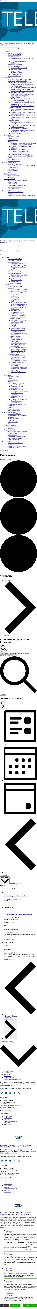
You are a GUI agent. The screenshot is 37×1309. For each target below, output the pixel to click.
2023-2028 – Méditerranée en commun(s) (19, 79)
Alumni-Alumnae (16, 74)
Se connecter (7, 1124)
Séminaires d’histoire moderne (19, 151)
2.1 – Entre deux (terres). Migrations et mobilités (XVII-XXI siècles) (22, 100)
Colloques (10, 138)
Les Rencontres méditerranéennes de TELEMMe (21, 166)
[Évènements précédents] (20, 870)
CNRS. (14, 1085)
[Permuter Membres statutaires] (31, 262)
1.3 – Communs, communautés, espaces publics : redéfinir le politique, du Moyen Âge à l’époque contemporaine (22, 94)
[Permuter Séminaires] (31, 381)
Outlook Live (7, 1076)
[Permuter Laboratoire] (31, 257)
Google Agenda (8, 1071)
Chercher (3, 694)
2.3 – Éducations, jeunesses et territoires (22, 106)
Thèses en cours (12, 182)
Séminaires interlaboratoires (19, 153)
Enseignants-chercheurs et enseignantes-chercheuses (22, 59)
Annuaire (6, 1119)
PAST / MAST (15, 71)
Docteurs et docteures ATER (19, 68)
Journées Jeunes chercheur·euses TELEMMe (20, 156)
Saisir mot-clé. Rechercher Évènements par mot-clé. (14, 653)
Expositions (11, 169)
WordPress (27, 1146)
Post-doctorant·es (16, 69)
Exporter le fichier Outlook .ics (12, 1079)
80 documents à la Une (17, 127)
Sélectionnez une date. (16, 883)
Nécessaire (9, 1231)
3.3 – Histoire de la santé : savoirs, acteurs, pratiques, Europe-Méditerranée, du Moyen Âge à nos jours (23, 117)
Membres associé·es (16, 72)
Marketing (9, 1254)
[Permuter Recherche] (31, 284)
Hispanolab (7, 949)
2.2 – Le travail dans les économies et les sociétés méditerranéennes (22, 103)
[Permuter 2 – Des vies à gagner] (31, 318)
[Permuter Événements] (31, 375)
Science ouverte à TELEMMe (19, 128)
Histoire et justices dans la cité (19, 133)
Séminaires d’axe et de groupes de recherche (23, 143)
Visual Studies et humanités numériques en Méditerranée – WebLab (23, 130)
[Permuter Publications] (31, 441)
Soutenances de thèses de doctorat (17, 180)
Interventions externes (14, 161)
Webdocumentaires (13, 170)
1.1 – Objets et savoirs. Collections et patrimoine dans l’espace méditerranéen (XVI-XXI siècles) (22, 84)
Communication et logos (10, 1121)
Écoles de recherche (13, 159)
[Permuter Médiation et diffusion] (31, 412)
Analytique (9, 1268)
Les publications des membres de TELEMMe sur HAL (21, 195)
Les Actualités (8, 1118)
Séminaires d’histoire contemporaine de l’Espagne (22, 147)
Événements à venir (13, 136)
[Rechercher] (18, 48)
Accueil (2, 451)
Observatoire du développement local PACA (23, 125)
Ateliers (10, 157)
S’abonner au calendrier (7, 1041)
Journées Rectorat (13, 167)
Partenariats (11, 177)
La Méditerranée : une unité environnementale (18, 914)
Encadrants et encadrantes (15, 187)
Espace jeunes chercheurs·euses (17, 185)
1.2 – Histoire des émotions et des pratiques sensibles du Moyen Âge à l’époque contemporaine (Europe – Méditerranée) (23, 89)
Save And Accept (29, 1305)
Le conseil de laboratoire (14, 76)
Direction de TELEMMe (15, 53)
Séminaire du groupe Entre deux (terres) (16, 896)
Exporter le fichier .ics (10, 1077)
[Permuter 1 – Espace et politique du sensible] (31, 289)
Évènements (7, 580)
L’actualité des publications (15, 192)
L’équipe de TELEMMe (14, 55)
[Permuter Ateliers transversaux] (31, 354)
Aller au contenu (4, 1)
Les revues (11, 193)
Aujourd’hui (3, 875)
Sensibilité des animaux (11, 929)
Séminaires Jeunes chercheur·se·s (20, 154)
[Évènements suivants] (4, 872)
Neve (17, 1146)
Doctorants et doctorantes (15, 64)
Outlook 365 (7, 1074)
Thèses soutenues (12, 183)
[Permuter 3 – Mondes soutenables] (31, 336)
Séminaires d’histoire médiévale (20, 149)
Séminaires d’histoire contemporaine (21, 144)
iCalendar (6, 1072)
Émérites (13, 63)
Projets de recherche (13, 175)
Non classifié (10, 1293)
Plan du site (7, 1122)
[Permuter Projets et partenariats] (31, 425)
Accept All (15, 1305)
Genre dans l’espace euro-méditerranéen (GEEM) (22, 122)
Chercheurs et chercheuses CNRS (20, 61)
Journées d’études (13, 140)
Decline (4, 1305)
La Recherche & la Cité (14, 164)
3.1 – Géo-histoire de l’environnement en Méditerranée (22, 109)
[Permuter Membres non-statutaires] (31, 273)
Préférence (9, 1281)
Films (9, 172)
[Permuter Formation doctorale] (31, 430)
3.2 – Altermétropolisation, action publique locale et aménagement (23, 113)
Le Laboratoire (8, 1116)
